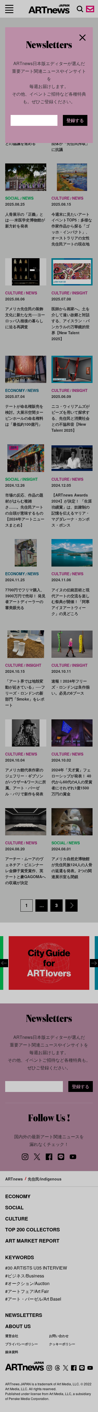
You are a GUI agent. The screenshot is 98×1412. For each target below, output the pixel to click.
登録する (75, 120)
